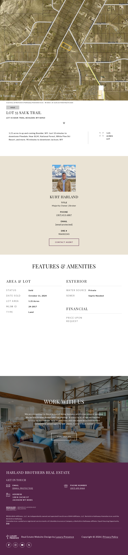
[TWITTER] (29, 544)
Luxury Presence (65, 536)
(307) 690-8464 (77, 488)
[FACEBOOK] (8, 544)
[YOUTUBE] (22, 544)
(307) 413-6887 (64, 215)
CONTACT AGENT (64, 242)
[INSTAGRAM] (15, 544)
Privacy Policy (110, 536)
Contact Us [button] (64, 437)
